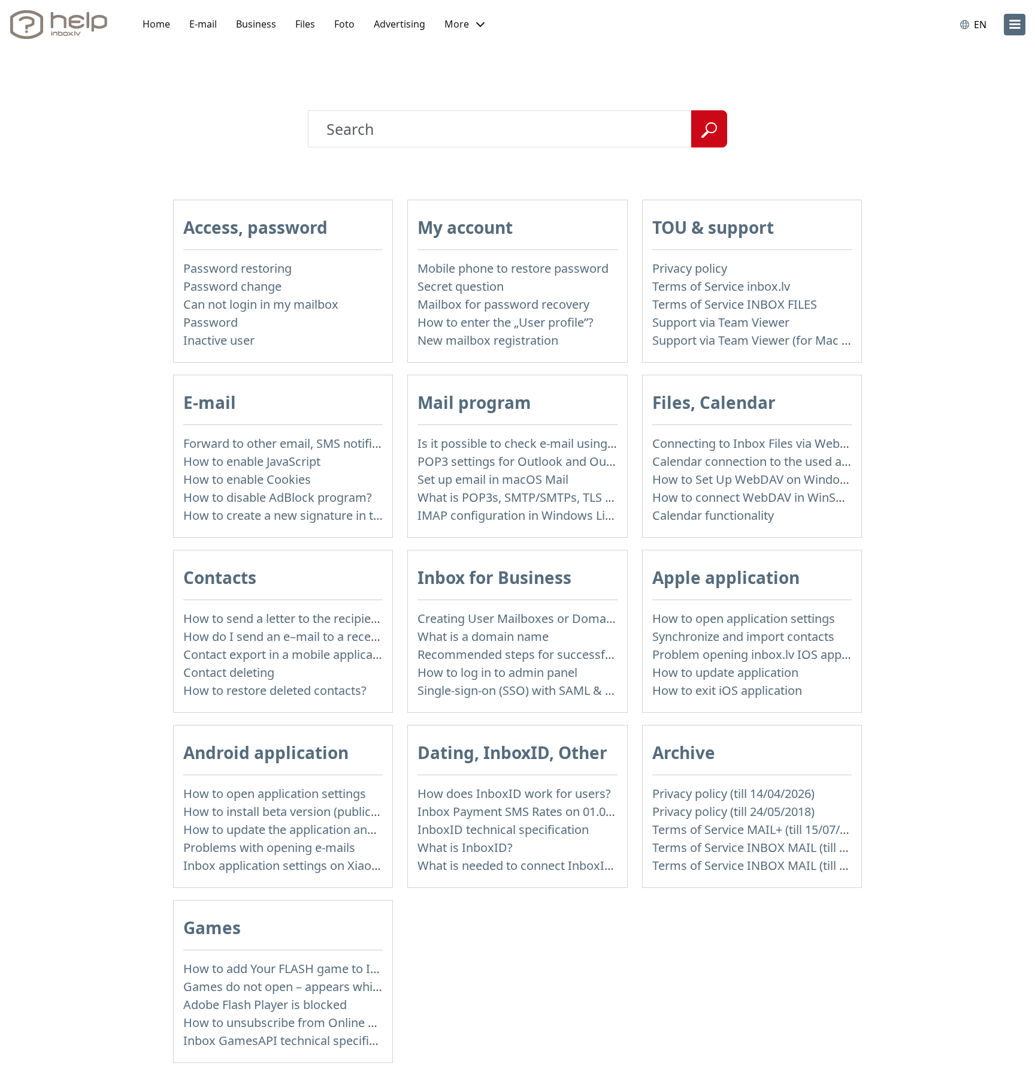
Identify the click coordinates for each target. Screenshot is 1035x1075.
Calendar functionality (713, 515)
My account (465, 227)
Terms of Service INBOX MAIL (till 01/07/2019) (778, 865)
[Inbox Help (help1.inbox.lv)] (63, 25)
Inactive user (219, 340)
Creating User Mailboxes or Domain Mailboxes (546, 618)
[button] (464, 24)
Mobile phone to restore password (513, 268)
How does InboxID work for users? (514, 793)
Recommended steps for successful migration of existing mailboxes (605, 654)
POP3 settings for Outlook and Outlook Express (549, 461)
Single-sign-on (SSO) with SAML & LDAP (526, 690)
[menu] (1014, 24)
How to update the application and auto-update (314, 829)
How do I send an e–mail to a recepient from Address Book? (349, 636)
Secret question (460, 286)
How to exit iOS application (727, 690)
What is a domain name (483, 636)
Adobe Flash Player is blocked (265, 1004)
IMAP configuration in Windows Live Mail (530, 515)
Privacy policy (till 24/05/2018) (733, 811)
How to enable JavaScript (251, 461)
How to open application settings (743, 618)
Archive (683, 752)
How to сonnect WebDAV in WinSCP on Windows (787, 497)
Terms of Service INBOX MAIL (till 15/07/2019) (778, 847)
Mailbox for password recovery (503, 304)
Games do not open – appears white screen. (304, 986)
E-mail (203, 24)
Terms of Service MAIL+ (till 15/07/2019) (761, 829)
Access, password (255, 227)
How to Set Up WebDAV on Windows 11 (761, 479)
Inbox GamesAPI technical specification (293, 1040)
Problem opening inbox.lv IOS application (767, 654)
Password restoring (237, 268)
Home (156, 24)
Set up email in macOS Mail (492, 479)
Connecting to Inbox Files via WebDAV (757, 443)
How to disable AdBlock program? (277, 497)
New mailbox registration (487, 340)
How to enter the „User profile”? (505, 322)
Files (305, 24)
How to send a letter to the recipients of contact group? (336, 618)
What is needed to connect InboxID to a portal (545, 865)
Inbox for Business (494, 577)
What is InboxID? (465, 847)
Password (210, 322)
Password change (232, 286)
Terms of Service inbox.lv (721, 286)
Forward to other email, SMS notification (294, 443)
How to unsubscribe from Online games (294, 1022)
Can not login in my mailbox (260, 304)
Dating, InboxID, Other (512, 752)
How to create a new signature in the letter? (304, 515)
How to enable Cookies (247, 479)
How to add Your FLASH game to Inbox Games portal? (332, 968)
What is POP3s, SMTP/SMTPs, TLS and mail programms (569, 497)
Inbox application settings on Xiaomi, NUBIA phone (325, 865)
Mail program (474, 402)
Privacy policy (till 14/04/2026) (733, 793)
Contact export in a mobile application (288, 654)
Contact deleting (228, 672)
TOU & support (713, 227)
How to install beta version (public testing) (299, 811)
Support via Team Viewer (720, 322)
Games (212, 927)
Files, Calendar (714, 402)
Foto (344, 24)
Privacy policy (689, 268)
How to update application (725, 672)
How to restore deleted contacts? (275, 690)
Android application (266, 752)
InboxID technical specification (503, 829)
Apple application (726, 577)
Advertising (399, 24)
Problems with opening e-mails (269, 847)
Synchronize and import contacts (743, 636)
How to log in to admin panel (497, 672)
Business (256, 24)
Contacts (219, 577)
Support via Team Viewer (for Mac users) (764, 340)
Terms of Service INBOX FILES (734, 304)
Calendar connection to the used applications (777, 461)
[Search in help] (709, 128)
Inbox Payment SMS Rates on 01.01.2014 (529, 811)
